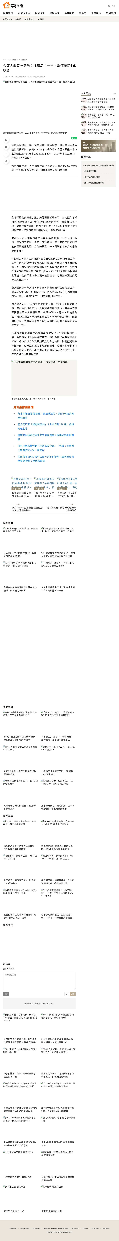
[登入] (108, 6)
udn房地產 (13, 59)
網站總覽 (105, 1228)
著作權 (55, 1228)
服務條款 (47, 1228)
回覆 (72, 994)
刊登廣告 (13, 1228)
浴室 (42, 19)
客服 (27, 1228)
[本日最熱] (115, 93)
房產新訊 (8, 13)
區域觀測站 (24, 13)
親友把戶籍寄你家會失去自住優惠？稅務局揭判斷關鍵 (46, 437)
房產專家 (69, 13)
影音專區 (96, 13)
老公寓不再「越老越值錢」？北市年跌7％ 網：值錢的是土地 (46, 426)
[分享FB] (6, 140)
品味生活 (55, 13)
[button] (113, 5)
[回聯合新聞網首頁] (6, 5)
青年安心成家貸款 (92, 176)
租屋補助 (31, 19)
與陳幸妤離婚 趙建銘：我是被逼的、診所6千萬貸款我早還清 (46, 415)
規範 (6, 994)
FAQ (22, 1228)
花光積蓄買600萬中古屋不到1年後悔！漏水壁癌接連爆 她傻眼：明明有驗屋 (46, 458)
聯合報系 (75, 1228)
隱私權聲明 (63, 1228)
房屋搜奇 (40, 13)
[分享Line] (6, 147)
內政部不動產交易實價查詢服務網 (99, 165)
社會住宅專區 (90, 171)
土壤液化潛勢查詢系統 (94, 182)
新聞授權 (36, 1228)
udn (4, 59)
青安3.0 (8, 19)
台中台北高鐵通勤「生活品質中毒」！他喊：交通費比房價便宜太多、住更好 (46, 448)
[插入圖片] (66, 994)
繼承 (19, 19)
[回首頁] (13, 5)
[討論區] (6, 154)
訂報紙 (85, 1228)
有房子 (82, 13)
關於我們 (95, 1228)
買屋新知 (111, 13)
